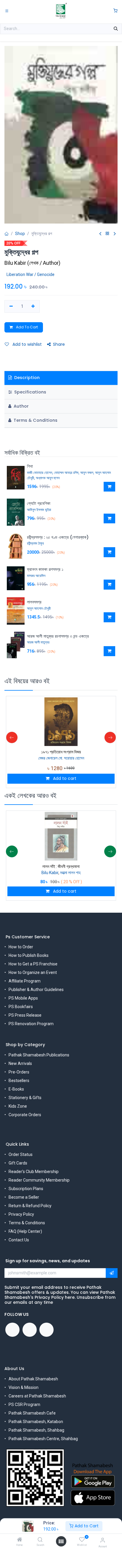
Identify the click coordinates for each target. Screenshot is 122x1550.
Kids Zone (18, 1106)
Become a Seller (24, 1197)
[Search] (40, 1540)
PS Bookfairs (21, 1006)
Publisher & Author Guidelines (36, 989)
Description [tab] (26, 378)
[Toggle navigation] (6, 10)
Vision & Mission (23, 1387)
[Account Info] (102, 1540)
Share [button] (59, 344)
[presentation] (12, 737)
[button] (109, 487)
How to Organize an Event (33, 972)
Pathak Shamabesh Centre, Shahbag (43, 1438)
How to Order (21, 946)
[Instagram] (46, 1330)
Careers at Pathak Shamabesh (37, 1396)
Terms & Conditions (27, 1222)
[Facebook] (12, 1330)
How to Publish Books (29, 955)
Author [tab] (20, 406)
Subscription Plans (26, 1188)
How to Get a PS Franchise (33, 964)
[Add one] (33, 306)
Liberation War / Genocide (30, 274)
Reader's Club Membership (34, 1171)
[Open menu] (61, 1541)
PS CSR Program (24, 1404)
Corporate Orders (25, 1114)
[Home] (19, 1540)
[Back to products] (107, 234)
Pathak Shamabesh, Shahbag (36, 1430)
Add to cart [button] (64, 778)
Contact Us (19, 1240)
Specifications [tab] (29, 392)
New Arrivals (20, 1063)
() (32, 263)
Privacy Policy (21, 1214)
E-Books (16, 1089)
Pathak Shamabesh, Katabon (36, 1421)
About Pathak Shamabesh (33, 1379)
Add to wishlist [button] (26, 344)
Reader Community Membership (39, 1180)
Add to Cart (86, 1526)
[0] (115, 11)
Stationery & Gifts (25, 1097)
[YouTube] (30, 1330)
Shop (20, 233)
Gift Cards (18, 1163)
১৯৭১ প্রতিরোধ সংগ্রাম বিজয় (61, 752)
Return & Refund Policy (30, 1205)
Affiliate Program (25, 981)
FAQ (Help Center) (25, 1231)
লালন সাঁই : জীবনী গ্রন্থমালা (61, 866)
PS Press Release (25, 1015)
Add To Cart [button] (26, 327)
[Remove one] (11, 306)
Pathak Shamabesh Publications (39, 1055)
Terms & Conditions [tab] (34, 420)
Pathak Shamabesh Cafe (32, 1413)
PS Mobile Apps (23, 998)
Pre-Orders (19, 1072)
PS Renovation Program (31, 1023)
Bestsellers (19, 1080)
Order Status (21, 1154)
